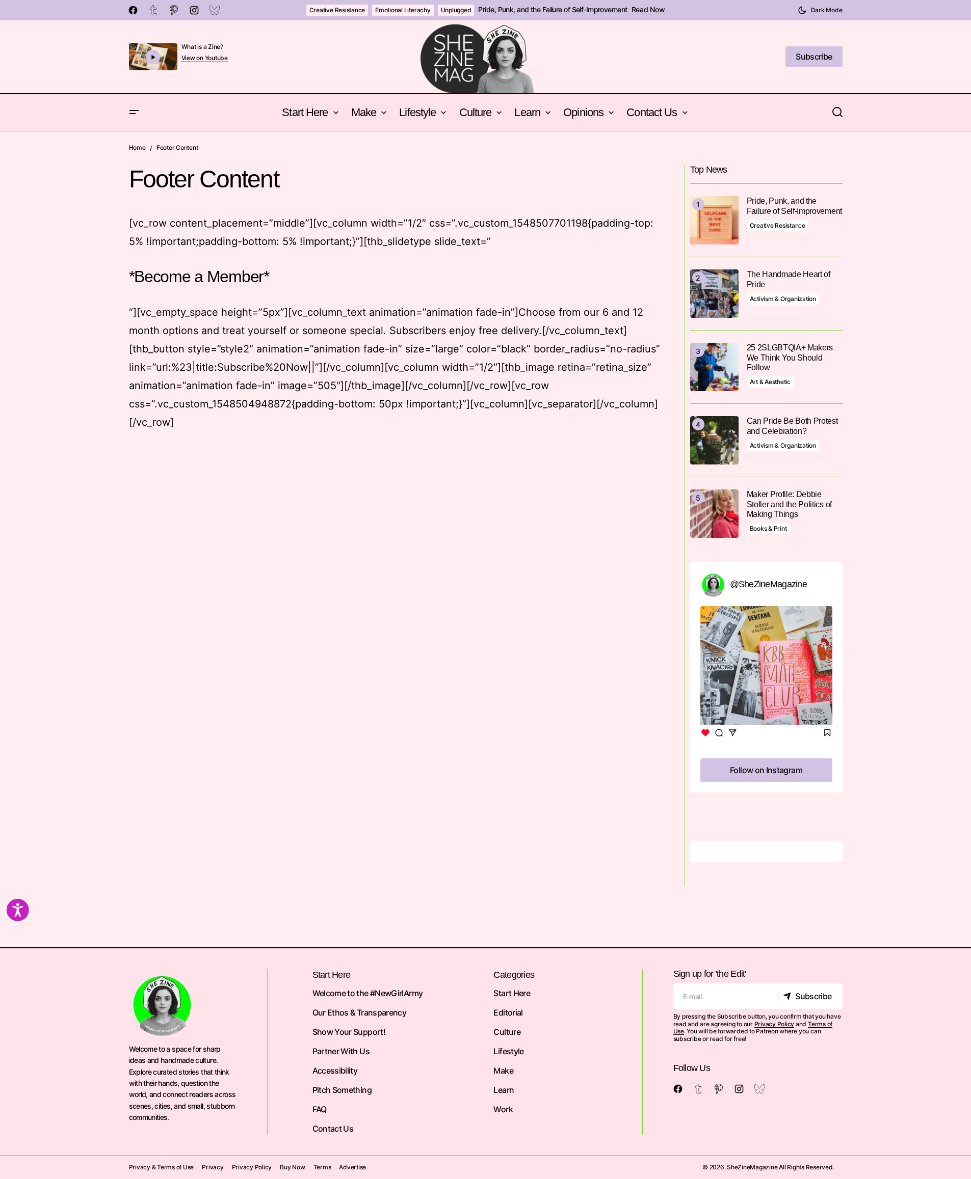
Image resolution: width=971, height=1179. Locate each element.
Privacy (212, 1167)
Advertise (352, 1167)
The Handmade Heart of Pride (788, 279)
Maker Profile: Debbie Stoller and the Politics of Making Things (789, 504)
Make (503, 1070)
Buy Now (292, 1167)
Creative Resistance (337, 10)
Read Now (648, 10)
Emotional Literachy (402, 10)
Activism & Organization (783, 299)
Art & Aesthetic (770, 382)
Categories (513, 975)
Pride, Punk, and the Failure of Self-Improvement (552, 10)
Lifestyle (508, 1051)
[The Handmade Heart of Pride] (714, 293)
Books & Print (768, 528)
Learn (503, 1090)
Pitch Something (342, 1090)
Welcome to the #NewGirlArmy (367, 993)
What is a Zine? (202, 46)
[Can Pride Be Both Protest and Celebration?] (714, 440)
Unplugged (456, 10)
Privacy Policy (774, 1024)
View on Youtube (204, 58)
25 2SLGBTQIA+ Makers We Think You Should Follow (790, 357)
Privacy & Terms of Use (161, 1167)
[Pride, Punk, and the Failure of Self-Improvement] (714, 220)
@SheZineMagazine (768, 584)
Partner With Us (341, 1051)
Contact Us (333, 1128)
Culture (506, 1032)
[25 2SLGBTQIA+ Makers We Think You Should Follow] (714, 367)
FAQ (319, 1109)
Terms (322, 1167)
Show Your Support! (348, 1032)
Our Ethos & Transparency (359, 1012)
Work (502, 1109)
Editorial (507, 1012)
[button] (820, 10)
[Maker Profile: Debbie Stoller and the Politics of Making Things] (714, 513)
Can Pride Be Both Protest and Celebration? (792, 426)
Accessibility (335, 1070)
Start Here (511, 993)
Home (137, 147)
